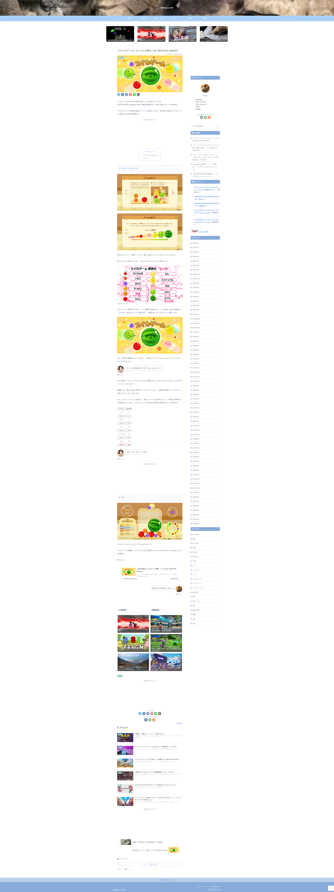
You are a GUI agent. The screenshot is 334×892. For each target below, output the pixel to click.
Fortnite (194, 552)
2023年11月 (196, 377)
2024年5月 (195, 350)
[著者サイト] (145, 719)
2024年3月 (195, 359)
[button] (218, 126)
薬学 (193, 605)
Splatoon (195, 556)
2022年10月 (196, 434)
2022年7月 (195, 448)
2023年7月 (195, 394)
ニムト (194, 574)
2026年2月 (195, 265)
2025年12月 (196, 274)
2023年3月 (195, 412)
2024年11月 (196, 323)
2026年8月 (195, 243)
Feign (194, 548)
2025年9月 (195, 283)
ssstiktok (201, 206)
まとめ (146, 158)
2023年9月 (195, 385)
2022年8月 (195, 443)
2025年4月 (195, 301)
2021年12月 (196, 479)
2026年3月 (195, 261)
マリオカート (196, 583)
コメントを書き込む (150, 864)
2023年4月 (195, 408)
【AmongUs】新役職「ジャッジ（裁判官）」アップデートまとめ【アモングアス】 (205, 166)
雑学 (193, 619)
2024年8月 (195, 336)
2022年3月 (195, 466)
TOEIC (194, 561)
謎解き (194, 614)
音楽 (193, 623)
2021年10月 (196, 488)
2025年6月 (195, 292)
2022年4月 (195, 461)
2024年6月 (195, 345)
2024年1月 (195, 368)
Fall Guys (195, 543)
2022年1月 (195, 474)
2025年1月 (195, 314)
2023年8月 (195, 390)
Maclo (205, 95)
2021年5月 (195, 510)
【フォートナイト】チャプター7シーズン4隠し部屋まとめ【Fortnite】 (205, 139)
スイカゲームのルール (150, 155)
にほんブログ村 (203, 231)
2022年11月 (196, 430)
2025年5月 (195, 296)
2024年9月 (195, 332)
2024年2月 (195, 363)
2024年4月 (195, 354)
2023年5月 (195, 403)
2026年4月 (195, 256)
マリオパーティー (198, 588)
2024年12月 (196, 319)
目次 (147, 151)
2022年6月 (195, 452)
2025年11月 (196, 279)
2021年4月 (195, 514)
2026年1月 (195, 270)
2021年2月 (195, 523)
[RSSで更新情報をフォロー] (153, 719)
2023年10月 (196, 381)
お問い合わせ (216, 886)
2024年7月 (195, 341)
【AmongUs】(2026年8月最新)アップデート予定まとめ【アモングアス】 (205, 175)
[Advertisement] (149, 133)
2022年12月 (196, 425)
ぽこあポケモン (197, 579)
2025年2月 (195, 310)
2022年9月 (195, 439)
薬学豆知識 (195, 610)
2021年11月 (196, 483)
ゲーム (120, 676)
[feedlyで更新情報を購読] (149, 719)
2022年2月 (195, 470)
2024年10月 (196, 328)
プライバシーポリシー (204, 886)
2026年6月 (195, 252)
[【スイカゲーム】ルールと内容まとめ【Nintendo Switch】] (126, 94)
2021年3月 (195, 519)
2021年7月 (195, 501)
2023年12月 (196, 372)
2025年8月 (195, 287)
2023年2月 (195, 417)
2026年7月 (195, 247)
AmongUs (195, 534)
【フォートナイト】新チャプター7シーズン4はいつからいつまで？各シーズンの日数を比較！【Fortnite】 (205, 157)
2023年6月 (195, 399)
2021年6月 (195, 506)
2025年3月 (195, 305)
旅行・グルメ (196, 601)
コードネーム (196, 570)
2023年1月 (195, 421)
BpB (193, 539)
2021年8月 (195, 497)
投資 (193, 597)
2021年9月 (195, 492)
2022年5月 (195, 457)
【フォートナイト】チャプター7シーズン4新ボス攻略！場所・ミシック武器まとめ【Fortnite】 (205, 147)
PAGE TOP (167, 880)
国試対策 (195, 592)
